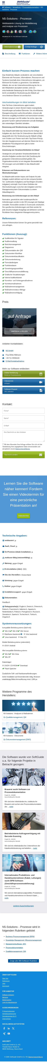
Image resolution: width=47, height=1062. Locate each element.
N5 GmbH (9, 351)
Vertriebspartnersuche (9, 1014)
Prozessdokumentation (30, 7)
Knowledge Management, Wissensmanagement (23, 940)
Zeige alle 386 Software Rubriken (23, 961)
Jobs (3, 983)
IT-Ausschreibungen (8, 1011)
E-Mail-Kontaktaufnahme (15, 361)
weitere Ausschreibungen (23, 906)
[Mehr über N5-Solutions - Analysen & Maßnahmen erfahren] (23, 710)
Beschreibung (10, 54)
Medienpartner (6, 1000)
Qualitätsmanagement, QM (16, 717)
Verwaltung (17, 7)
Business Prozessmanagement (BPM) (20, 936)
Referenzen (6, 981)
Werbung (5, 997)
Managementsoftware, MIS (16, 944)
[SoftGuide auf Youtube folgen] (9, 1034)
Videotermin (23, 516)
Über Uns (5, 978)
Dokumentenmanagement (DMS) (18, 739)
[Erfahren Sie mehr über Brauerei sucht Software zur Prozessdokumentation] (23, 789)
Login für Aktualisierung (9, 1002)
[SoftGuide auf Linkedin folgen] (9, 1028)
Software (7, 7)
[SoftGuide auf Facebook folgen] (4, 1028)
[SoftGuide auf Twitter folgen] (13, 1028)
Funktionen (26, 54)
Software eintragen (8, 995)
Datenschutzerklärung (22, 449)
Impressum (5, 986)
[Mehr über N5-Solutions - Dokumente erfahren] (23, 732)
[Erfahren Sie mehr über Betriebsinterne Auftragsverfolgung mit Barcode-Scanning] (23, 832)
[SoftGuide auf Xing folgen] (4, 1034)
